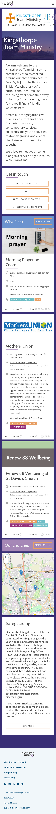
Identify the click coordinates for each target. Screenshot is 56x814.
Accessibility (9, 777)
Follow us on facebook (28, 199)
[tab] (14, 309)
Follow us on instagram (28, 207)
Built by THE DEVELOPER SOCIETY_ (17, 808)
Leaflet (38, 614)
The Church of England (15, 762)
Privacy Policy (9, 798)
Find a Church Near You (15, 767)
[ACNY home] (7, 4)
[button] (53, 4)
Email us (27, 191)
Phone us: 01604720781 (27, 183)
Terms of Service (10, 803)
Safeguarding (10, 772)
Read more (28, 726)
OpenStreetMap (48, 614)
